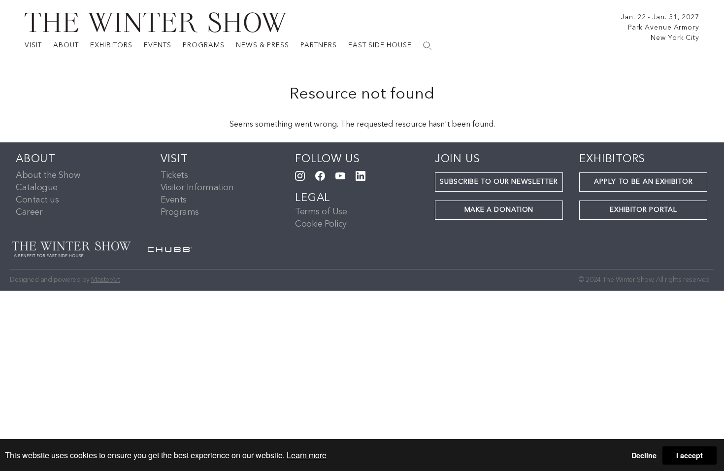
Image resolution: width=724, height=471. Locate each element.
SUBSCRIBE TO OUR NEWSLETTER (499, 181)
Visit (33, 45)
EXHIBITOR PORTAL (643, 209)
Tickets (174, 175)
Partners (318, 45)
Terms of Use (321, 211)
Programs (204, 45)
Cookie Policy (321, 224)
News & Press (262, 45)
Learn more (307, 455)
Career (29, 212)
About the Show (48, 175)
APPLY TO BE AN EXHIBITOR (643, 181)
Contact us (37, 200)
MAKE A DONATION (499, 209)
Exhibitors (111, 45)
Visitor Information (197, 187)
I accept (689, 455)
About (66, 45)
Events (157, 45)
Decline (644, 455)
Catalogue (37, 187)
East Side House (380, 45)
